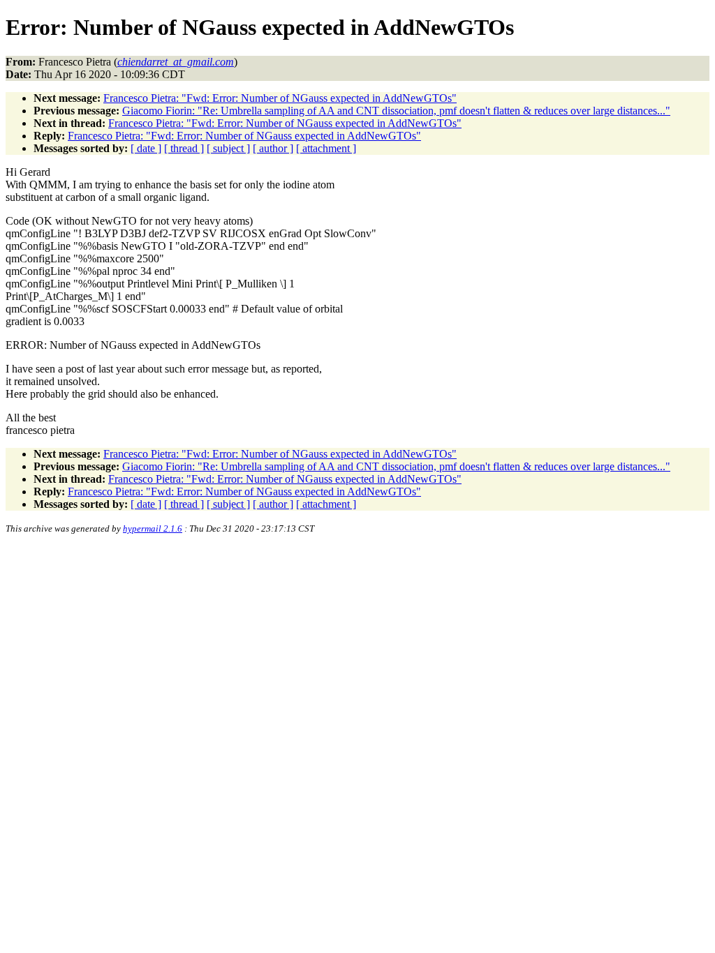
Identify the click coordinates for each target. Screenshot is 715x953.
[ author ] (273, 148)
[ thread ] (184, 148)
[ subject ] (228, 148)
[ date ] (146, 148)
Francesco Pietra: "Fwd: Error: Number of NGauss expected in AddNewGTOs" (280, 98)
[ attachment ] (326, 148)
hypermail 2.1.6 (152, 528)
